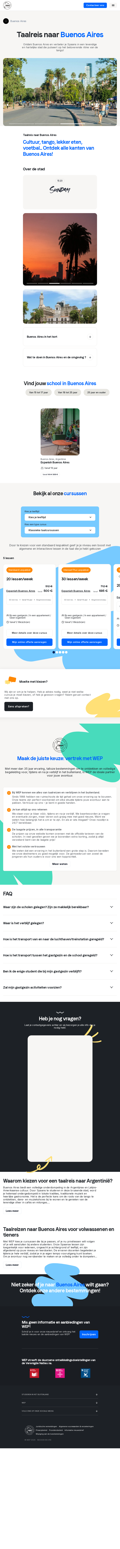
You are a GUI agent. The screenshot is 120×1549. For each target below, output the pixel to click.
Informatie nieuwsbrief (74, 1430)
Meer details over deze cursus (29, 632)
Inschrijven (89, 1334)
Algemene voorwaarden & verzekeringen (76, 1426)
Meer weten (60, 864)
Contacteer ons (95, 5)
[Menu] (113, 5)
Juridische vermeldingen (46, 1426)
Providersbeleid (56, 1430)
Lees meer (12, 1210)
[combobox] (60, 517)
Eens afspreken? (18, 706)
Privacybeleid (41, 1430)
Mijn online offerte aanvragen (29, 642)
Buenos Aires (18, 21)
